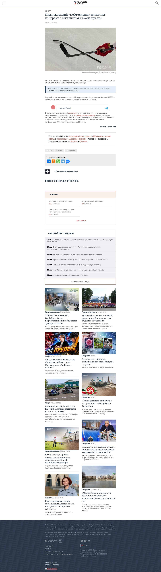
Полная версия (51, 562)
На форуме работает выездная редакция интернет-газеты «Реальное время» (61, 322)
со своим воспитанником (84, 115)
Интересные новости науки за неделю (98, 363)
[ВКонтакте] (49, 161)
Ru (82, 545)
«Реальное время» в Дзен (66, 171)
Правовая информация (54, 552)
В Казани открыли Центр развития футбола (67, 275)
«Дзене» (83, 141)
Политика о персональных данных (59, 555)
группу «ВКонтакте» (94, 136)
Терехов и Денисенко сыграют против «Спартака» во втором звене (77, 259)
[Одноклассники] (53, 161)
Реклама (48, 549)
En (86, 546)
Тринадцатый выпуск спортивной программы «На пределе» (60, 366)
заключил (72, 113)
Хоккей (59, 150)
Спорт (48, 11)
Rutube (74, 141)
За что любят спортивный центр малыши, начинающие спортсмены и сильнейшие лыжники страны (97, 321)
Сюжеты (53, 194)
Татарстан (71, 150)
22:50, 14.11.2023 (51, 23)
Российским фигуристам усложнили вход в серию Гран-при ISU (75, 270)
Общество (49, 498)
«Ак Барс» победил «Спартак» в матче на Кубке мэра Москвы (74, 254)
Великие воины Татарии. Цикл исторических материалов (61, 212)
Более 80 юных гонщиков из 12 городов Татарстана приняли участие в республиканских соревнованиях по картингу (61, 413)
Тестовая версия (52, 565)
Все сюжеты (81, 220)
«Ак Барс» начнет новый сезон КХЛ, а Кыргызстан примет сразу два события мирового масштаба (98, 453)
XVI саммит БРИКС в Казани (60, 202)
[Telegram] (63, 161)
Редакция (49, 546)
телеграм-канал (76, 136)
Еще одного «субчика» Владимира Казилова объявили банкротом (59, 461)
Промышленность (52, 312)
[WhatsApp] (58, 161)
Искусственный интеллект (92, 202)
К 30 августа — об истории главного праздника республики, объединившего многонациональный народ (98, 407)
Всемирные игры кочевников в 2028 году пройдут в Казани (74, 265)
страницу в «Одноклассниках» (71, 139)
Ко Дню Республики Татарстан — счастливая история (59, 508)
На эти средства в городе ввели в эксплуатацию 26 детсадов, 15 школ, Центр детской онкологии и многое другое (98, 502)
